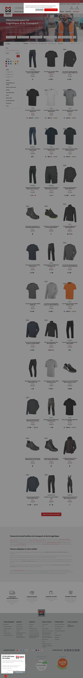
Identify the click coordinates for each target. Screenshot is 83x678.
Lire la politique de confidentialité (7, 668)
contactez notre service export (38, 7)
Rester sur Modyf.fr (39, 9)
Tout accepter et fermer (19, 672)
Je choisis (7, 672)
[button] (5, 676)
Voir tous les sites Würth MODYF (51, 9)
